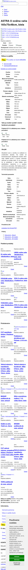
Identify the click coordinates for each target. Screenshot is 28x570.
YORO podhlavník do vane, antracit (7, 483)
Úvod (5, 9)
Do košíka (21, 53)
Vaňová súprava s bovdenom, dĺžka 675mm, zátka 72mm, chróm (20, 367)
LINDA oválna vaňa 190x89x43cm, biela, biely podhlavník (20, 255)
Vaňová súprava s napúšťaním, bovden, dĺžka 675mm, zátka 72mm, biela (20, 454)
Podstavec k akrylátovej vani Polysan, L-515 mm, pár (20, 339)
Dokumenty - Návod (10, 235)
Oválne (6, 15)
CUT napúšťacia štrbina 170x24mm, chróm (7, 334)
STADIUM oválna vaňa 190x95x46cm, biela (7, 280)
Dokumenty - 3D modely (11, 237)
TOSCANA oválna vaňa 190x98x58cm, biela (7, 305)
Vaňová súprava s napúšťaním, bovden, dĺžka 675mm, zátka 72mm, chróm (7, 368)
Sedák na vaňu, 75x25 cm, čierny (6, 425)
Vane (5, 13)
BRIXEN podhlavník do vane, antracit (18, 426)
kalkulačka (23, 59)
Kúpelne (6, 11)
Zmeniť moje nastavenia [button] (16, 563)
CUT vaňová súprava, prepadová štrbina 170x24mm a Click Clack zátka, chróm (7, 452)
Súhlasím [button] (16, 556)
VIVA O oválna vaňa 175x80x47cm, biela (20, 279)
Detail (12, 269)
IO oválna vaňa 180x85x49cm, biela (7, 255)
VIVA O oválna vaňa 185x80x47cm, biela (20, 306)
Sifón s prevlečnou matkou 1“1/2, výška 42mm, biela (20, 398)
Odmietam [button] (17, 559)
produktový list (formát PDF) (9, 228)
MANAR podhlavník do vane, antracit (5, 398)
